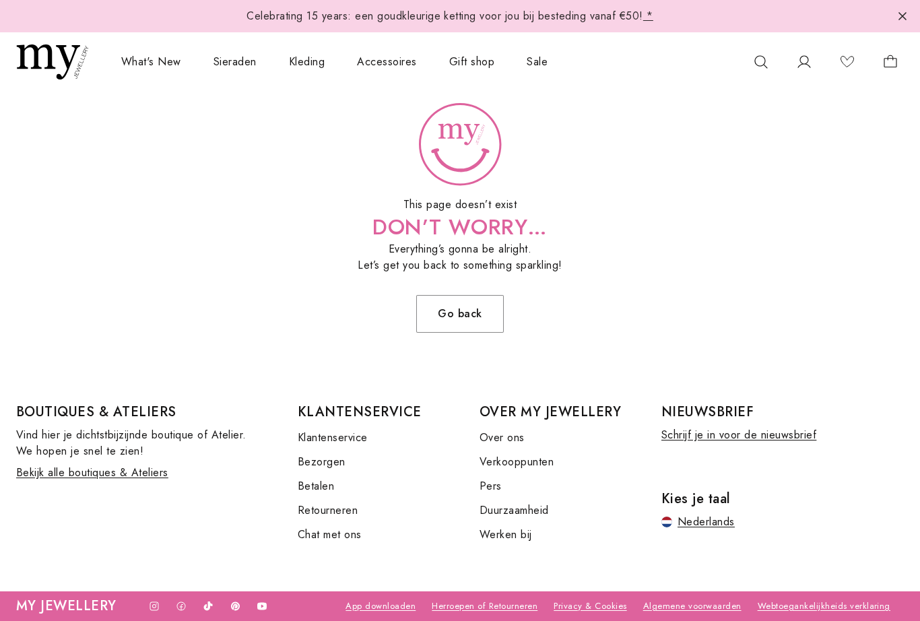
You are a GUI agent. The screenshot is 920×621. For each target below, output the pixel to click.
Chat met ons (330, 534)
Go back (460, 313)
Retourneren (328, 510)
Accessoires (386, 61)
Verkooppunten (517, 461)
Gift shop (471, 61)
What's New (151, 61)
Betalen (316, 486)
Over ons (502, 437)
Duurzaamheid (514, 510)
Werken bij (506, 534)
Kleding (307, 61)
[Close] (902, 16)
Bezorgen (322, 461)
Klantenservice (333, 437)
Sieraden (235, 61)
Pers (491, 486)
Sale (537, 61)
